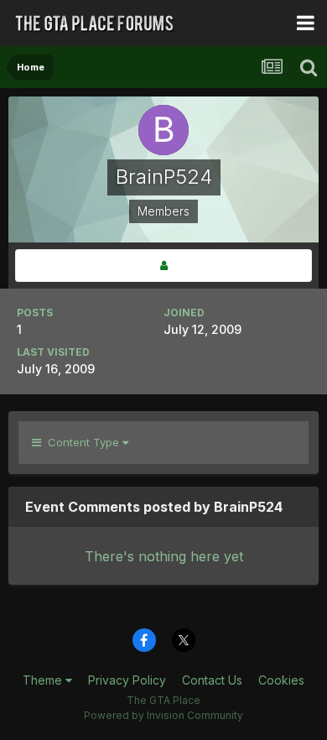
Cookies (281, 680)
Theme (44, 680)
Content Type (81, 442)
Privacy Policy (127, 680)
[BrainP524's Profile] (163, 265)
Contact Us (212, 680)
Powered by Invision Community (163, 715)
